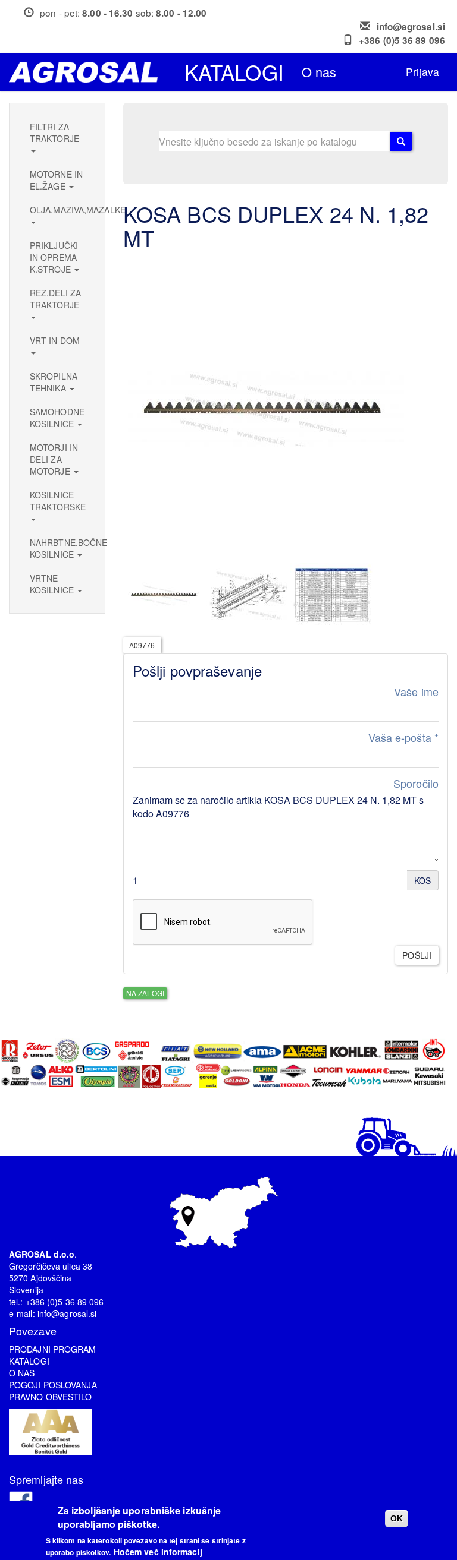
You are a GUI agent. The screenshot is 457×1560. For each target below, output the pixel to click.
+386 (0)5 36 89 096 (402, 40)
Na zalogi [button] (145, 993)
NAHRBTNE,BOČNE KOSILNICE (61, 548)
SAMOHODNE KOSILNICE (57, 418)
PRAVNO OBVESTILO (50, 1397)
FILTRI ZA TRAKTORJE (54, 132)
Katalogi (234, 72)
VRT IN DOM (55, 340)
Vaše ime (416, 692)
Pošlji (416, 955)
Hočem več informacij (158, 1552)
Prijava (422, 71)
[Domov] (88, 72)
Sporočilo (416, 783)
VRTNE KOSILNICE (53, 584)
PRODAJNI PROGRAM (52, 1349)
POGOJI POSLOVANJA (53, 1385)
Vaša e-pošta (403, 737)
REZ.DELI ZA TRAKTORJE (55, 299)
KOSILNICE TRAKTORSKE (58, 501)
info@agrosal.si (411, 26)
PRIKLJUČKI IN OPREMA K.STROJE (54, 257)
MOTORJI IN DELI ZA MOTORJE (54, 459)
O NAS (22, 1373)
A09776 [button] (142, 645)
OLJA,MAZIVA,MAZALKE (61, 210)
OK (396, 1518)
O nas (319, 71)
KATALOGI (29, 1361)
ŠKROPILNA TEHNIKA (53, 382)
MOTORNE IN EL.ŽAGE (56, 180)
